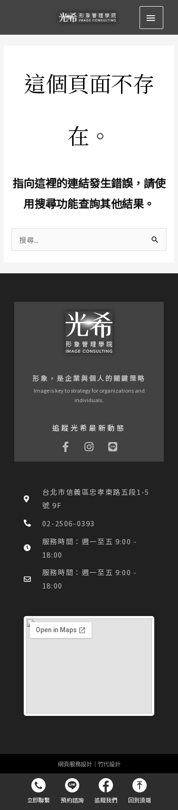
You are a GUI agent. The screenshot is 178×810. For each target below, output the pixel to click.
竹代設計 (109, 764)
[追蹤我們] (106, 790)
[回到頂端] (140, 790)
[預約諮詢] (72, 790)
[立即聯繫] (39, 790)
